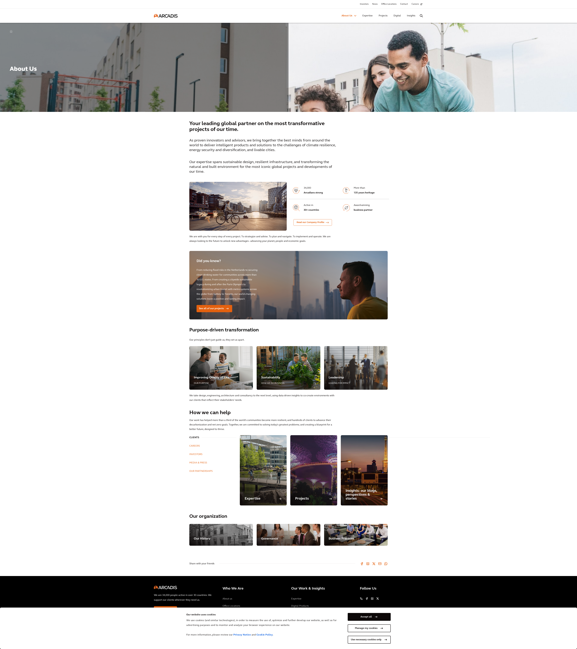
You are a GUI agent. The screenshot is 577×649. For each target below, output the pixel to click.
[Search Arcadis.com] (421, 16)
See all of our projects (211, 308)
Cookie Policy (264, 635)
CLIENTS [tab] (194, 437)
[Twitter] (374, 564)
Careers (415, 4)
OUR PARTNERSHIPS (201, 471)
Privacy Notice (242, 635)
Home (11, 31)
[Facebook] (362, 564)
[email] (380, 564)
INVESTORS (195, 454)
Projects (383, 16)
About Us (347, 16)
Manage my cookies (366, 628)
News (375, 4)
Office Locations (389, 4)
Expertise (367, 16)
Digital (397, 16)
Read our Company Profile (310, 222)
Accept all (366, 617)
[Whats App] (386, 564)
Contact (404, 4)
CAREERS (194, 446)
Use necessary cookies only (366, 639)
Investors (364, 4)
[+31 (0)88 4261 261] (361, 598)
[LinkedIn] (368, 564)
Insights (411, 16)
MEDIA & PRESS (198, 463)
